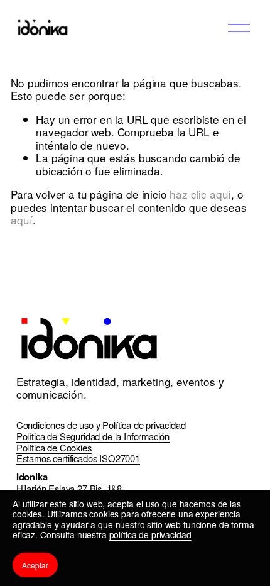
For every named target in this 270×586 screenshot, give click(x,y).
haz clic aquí (200, 194)
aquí (21, 220)
